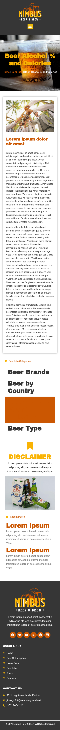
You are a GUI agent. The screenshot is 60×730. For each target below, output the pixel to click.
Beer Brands (28, 372)
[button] (30, 26)
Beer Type (25, 428)
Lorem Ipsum (28, 525)
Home (6, 72)
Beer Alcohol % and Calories (29, 409)
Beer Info (17, 72)
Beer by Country (21, 387)
